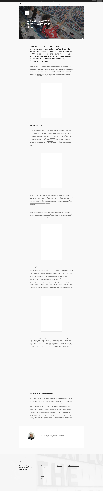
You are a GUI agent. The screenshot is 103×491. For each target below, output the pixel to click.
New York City (45, 467)
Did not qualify (33, 133)
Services (41, 4)
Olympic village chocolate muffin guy (47, 133)
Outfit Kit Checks (67, 131)
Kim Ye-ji (62, 136)
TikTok (58, 467)
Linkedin (59, 470)
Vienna (45, 470)
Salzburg (45, 465)
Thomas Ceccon (50, 141)
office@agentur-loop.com (73, 465)
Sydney (45, 476)
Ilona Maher (52, 138)
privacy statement (65, 1)
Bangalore (45, 478)
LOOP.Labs (51, 4)
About (36, 4)
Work (46, 4)
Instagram (59, 465)
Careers (57, 4)
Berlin (45, 474)
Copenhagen (45, 472)
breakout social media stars (42, 131)
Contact (64, 4)
